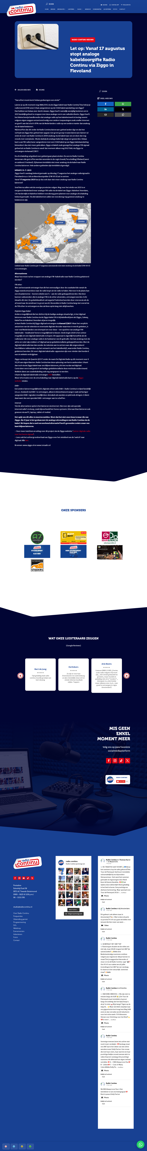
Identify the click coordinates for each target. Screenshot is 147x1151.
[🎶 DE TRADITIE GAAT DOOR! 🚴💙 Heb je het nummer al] (77, 871)
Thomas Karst (124, 860)
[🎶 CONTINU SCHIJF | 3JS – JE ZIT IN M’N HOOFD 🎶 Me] (69, 894)
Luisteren (71, 9)
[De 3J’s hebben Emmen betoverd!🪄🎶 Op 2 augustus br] (85, 902)
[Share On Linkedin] (105, 109)
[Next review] (127, 675)
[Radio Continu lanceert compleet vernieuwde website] (69, 902)
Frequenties (18, 916)
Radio (79, 9)
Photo (106, 896)
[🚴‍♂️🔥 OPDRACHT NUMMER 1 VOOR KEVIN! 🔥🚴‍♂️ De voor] (85, 879)
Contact (122, 9)
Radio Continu (111, 860)
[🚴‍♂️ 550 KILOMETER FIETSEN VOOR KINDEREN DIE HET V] (77, 887)
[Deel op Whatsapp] (123, 104)
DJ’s (14, 925)
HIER (50, 375)
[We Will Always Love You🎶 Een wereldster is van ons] (77, 879)
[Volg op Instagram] (115, 760)
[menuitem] (6, 1146)
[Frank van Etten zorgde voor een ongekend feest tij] (85, 894)
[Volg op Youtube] (23, 878)
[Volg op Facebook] (108, 760)
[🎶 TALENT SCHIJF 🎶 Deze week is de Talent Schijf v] (61, 887)
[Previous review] (20, 675)
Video (106, 925)
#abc (109, 972)
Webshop (88, 9)
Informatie (60, 9)
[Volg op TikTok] (121, 760)
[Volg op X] (127, 760)
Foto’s (115, 9)
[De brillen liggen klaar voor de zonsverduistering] (61, 894)
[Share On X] (123, 109)
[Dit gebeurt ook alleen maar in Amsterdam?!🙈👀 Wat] (85, 871)
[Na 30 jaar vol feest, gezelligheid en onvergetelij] (77, 902)
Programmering (19, 922)
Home (47, 9)
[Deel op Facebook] (105, 104)
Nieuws (53, 9)
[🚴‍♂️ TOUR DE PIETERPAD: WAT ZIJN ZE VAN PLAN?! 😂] (69, 871)
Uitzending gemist (20, 919)
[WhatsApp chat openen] (140, 1144)
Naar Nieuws (24, 90)
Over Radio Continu (21, 913)
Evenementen (97, 9)
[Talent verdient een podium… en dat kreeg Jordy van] (61, 902)
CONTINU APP (115, 5)
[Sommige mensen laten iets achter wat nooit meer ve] (69, 879)
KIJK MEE (105, 5)
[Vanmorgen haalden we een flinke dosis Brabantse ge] (69, 887)
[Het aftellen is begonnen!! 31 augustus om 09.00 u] (77, 894)
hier (26, 440)
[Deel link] (123, 115)
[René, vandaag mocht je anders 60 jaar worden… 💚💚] (85, 887)
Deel (103, 902)
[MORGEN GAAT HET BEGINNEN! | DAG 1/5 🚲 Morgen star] (61, 871)
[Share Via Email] (105, 115)
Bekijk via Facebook (106, 899)
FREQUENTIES (127, 5)
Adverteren (107, 9)
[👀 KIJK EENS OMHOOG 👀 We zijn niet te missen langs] (61, 879)
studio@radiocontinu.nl (22, 907)
